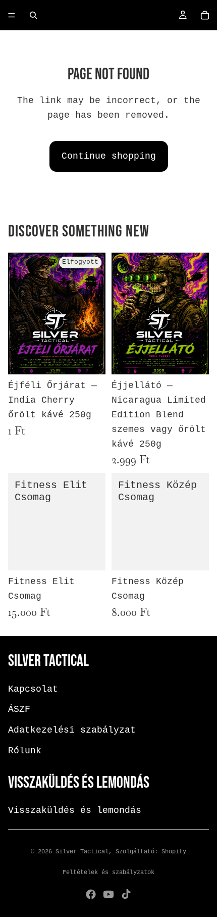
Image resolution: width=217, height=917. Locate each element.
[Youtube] (108, 894)
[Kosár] (205, 15)
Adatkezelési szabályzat (72, 731)
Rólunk (24, 751)
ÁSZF (19, 710)
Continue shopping (109, 156)
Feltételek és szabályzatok (108, 872)
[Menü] (11, 15)
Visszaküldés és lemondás (74, 811)
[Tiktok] (126, 894)
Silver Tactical (82, 851)
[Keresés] (33, 15)
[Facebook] (91, 894)
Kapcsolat (33, 689)
